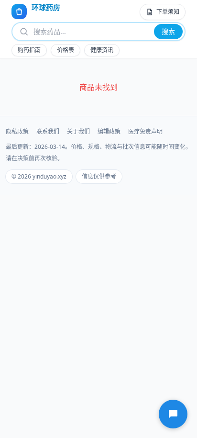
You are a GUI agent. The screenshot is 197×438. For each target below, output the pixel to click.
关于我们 (78, 131)
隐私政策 (17, 131)
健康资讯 (101, 50)
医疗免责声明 (145, 131)
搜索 (168, 31)
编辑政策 (109, 131)
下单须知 (167, 12)
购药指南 (29, 50)
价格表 (65, 50)
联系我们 (47, 131)
